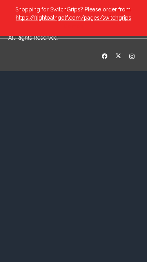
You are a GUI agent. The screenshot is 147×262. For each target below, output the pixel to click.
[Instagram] (132, 56)
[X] (118, 56)
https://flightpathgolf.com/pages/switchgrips (73, 18)
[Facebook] (104, 56)
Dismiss (73, 26)
